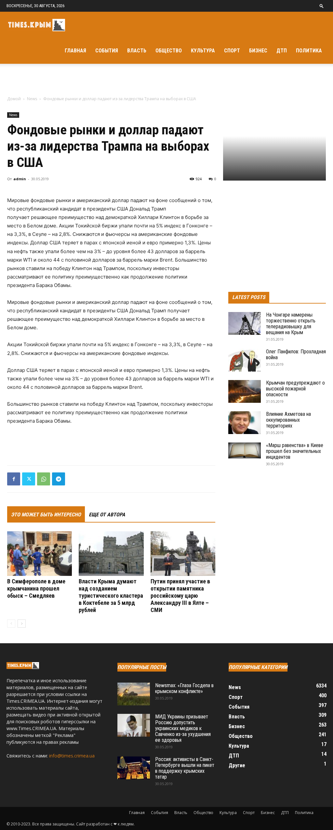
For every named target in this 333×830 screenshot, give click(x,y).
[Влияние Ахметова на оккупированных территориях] (244, 422)
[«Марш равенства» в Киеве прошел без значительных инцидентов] (244, 450)
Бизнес (258, 51)
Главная (75, 51)
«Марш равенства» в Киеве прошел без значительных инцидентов (294, 451)
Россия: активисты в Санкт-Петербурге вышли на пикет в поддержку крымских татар (184, 768)
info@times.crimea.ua (72, 756)
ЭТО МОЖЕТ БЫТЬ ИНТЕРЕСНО (46, 514)
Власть (136, 51)
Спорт (232, 51)
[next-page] (22, 623)
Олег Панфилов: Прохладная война (296, 354)
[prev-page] (11, 623)
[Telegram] (58, 478)
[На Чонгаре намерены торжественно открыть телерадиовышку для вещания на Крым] (244, 323)
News (32, 99)
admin (19, 178)
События (106, 51)
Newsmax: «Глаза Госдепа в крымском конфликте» (184, 688)
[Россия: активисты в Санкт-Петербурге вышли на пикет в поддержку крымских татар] (133, 767)
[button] (321, 5)
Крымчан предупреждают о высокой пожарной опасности (295, 389)
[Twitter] (28, 478)
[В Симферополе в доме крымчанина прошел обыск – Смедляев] (39, 553)
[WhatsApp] (43, 478)
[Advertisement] (166, 81)
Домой (14, 99)
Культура (203, 51)
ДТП (281, 51)
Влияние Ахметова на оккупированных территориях (288, 420)
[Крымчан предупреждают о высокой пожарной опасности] (244, 391)
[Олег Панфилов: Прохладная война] (244, 360)
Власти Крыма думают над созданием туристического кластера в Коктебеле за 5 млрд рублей (111, 595)
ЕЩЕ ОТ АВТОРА (107, 514)
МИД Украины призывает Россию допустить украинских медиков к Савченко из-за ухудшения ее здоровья (183, 728)
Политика (309, 51)
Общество (168, 51)
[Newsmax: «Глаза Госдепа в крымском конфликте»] (133, 694)
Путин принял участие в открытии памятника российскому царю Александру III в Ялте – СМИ (180, 595)
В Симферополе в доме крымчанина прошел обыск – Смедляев (36, 588)
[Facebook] (13, 478)
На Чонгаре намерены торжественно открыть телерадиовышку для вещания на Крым (290, 323)
